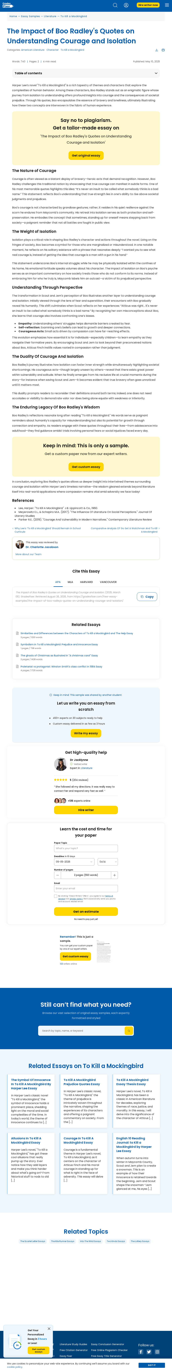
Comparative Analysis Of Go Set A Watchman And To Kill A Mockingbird (124, 530)
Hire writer (86, 810)
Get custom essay (86, 467)
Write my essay (86, 733)
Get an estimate (86, 911)
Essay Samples (30, 16)
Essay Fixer (66, 1356)
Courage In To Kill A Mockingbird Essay (79, 1140)
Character (53, 50)
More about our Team (28, 554)
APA (58, 582)
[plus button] (114, 875)
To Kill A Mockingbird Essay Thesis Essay (132, 1082)
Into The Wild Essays (90, 1241)
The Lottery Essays (140, 1241)
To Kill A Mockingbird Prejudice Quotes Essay (82, 1082)
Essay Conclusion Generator (107, 1344)
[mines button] (57, 875)
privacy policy (76, 899)
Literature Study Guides (73, 1344)
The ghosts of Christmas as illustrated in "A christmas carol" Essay (59, 655)
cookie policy (14, 1367)
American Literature (33, 50)
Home (13, 16)
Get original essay (86, 155)
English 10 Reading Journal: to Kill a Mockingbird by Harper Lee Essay (134, 1144)
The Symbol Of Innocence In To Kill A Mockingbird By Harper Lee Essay (31, 1084)
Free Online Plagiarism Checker (109, 1350)
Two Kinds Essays (116, 1241)
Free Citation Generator (74, 1350)
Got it (152, 1365)
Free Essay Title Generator (106, 1356)
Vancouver (108, 582)
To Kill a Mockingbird (73, 16)
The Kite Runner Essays (62, 1241)
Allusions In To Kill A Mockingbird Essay (26, 1140)
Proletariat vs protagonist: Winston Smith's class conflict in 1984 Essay (61, 666)
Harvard (86, 582)
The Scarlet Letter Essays (32, 1241)
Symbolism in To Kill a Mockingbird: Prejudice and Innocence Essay (59, 644)
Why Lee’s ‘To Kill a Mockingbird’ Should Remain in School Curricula (48, 530)
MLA (70, 582)
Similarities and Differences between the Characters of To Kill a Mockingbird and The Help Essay (77, 633)
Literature (50, 16)
